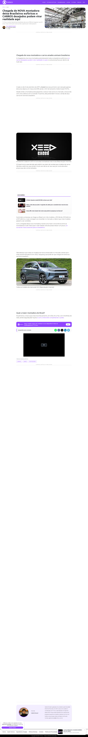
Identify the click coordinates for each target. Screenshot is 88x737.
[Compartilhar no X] (62, 330)
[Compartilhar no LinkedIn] (65, 330)
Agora (68, 2)
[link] (24, 678)
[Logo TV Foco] (7, 2)
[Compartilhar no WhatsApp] (55, 330)
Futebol (73, 2)
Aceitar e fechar (12, 727)
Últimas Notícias (51, 2)
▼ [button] (81, 28)
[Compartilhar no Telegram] (68, 330)
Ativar (68, 324)
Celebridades (61, 2)
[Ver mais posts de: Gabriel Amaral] (4, 27)
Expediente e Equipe (21, 697)
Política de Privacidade (51, 697)
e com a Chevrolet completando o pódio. (50, 317)
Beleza (79, 2)
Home (43, 2)
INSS (84, 2)
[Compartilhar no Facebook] (59, 330)
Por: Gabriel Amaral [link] (11, 26)
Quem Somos (11, 697)
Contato (41, 697)
